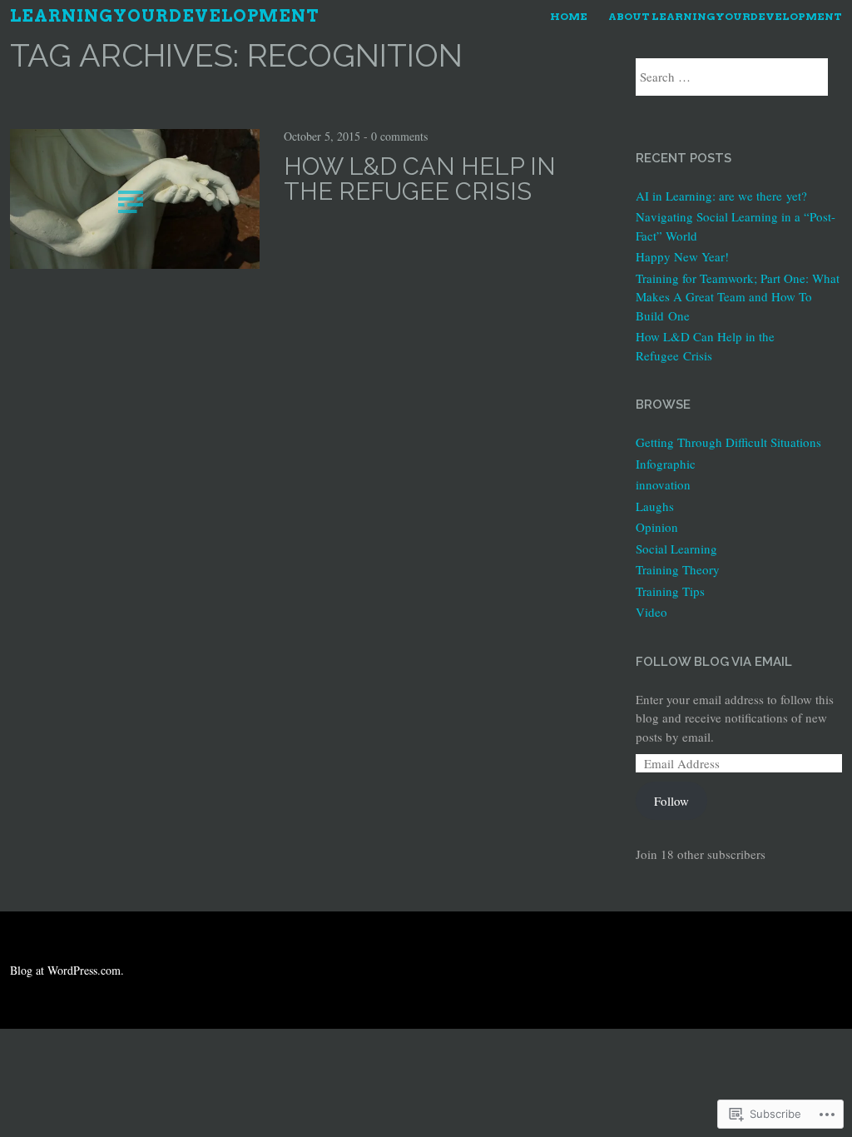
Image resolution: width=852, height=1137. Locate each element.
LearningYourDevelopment (165, 16)
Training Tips (670, 591)
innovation (663, 484)
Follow (671, 800)
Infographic (666, 463)
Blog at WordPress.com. (67, 970)
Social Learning (676, 548)
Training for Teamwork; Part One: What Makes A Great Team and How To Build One (738, 297)
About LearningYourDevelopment (725, 16)
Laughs (655, 506)
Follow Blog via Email (714, 661)
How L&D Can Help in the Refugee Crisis (420, 179)
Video (651, 611)
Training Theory (678, 569)
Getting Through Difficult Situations (728, 442)
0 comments (399, 136)
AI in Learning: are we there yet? (721, 195)
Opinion (657, 527)
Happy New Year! (682, 256)
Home (568, 16)
